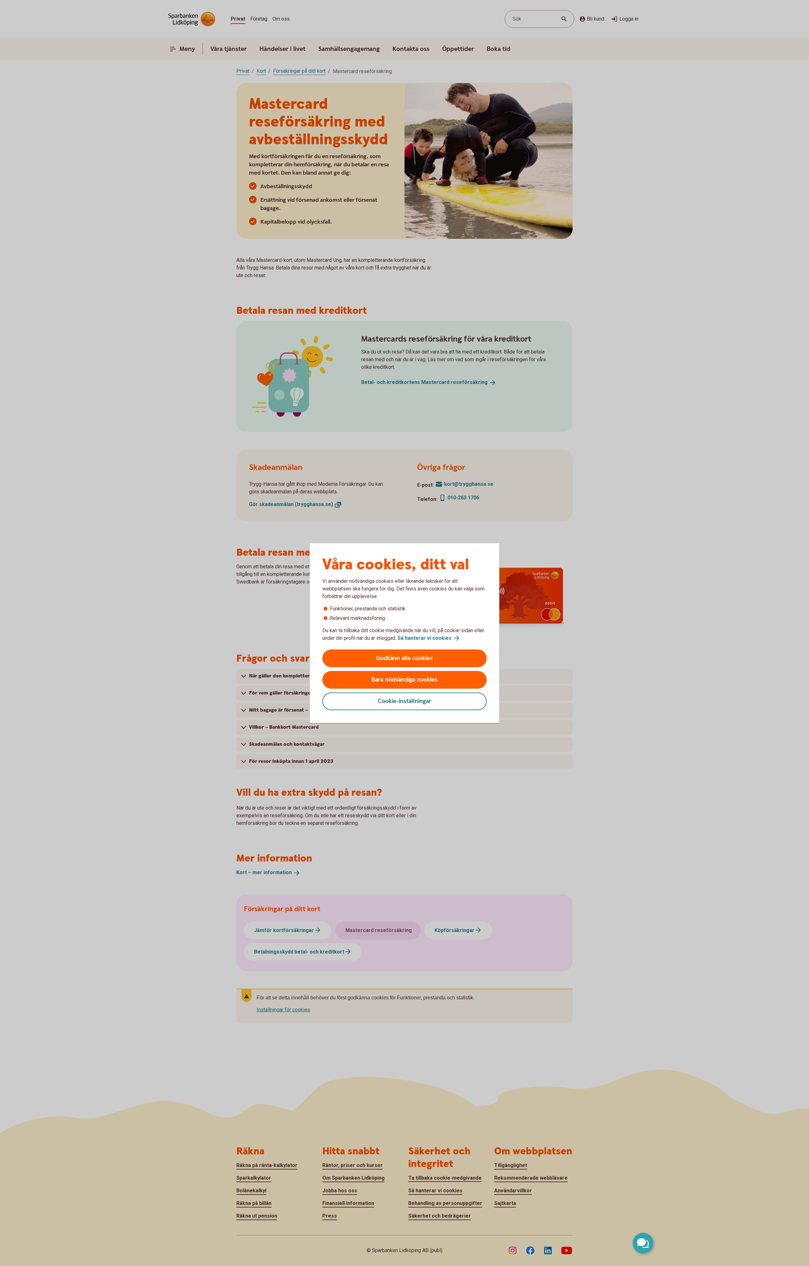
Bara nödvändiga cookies (404, 680)
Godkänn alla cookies (404, 658)
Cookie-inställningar (404, 701)
